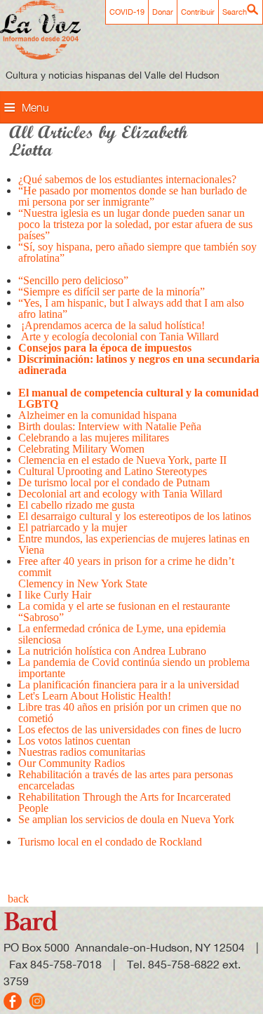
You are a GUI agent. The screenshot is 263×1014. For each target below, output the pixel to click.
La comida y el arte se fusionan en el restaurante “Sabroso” (124, 611)
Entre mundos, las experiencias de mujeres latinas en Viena (134, 544)
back (18, 899)
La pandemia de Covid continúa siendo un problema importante (134, 667)
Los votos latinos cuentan (74, 741)
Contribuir (198, 12)
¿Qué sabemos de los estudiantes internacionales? (127, 179)
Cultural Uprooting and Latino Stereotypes (112, 471)
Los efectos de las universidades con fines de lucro (129, 729)
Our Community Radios (71, 763)
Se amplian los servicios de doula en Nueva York (126, 819)
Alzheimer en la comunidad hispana (97, 415)
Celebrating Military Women (81, 449)
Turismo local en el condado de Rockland (110, 842)
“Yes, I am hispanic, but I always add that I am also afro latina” (131, 308)
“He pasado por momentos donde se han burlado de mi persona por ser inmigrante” (132, 196)
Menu (35, 107)
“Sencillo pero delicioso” (73, 280)
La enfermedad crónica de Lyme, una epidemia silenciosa (122, 634)
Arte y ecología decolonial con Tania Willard (118, 336)
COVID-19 (126, 12)
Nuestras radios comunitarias (81, 752)
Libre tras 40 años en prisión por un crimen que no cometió (129, 712)
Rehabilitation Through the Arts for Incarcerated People (124, 802)
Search (234, 12)
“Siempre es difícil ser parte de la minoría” (111, 292)
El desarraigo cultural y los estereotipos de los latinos (136, 516)
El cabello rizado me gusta (76, 505)
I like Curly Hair (54, 595)
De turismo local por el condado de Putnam (114, 482)
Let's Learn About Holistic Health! (96, 696)
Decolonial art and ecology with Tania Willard (120, 494)
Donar (162, 12)
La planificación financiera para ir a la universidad (128, 685)
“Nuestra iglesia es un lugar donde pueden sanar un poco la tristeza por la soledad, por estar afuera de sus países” (135, 224)
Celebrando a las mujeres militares (93, 437)
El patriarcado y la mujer (72, 527)
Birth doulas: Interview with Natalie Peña (111, 426)
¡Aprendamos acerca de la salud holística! (111, 325)
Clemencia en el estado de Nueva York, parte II (123, 460)
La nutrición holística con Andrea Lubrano (112, 651)
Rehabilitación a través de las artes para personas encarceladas (125, 780)
